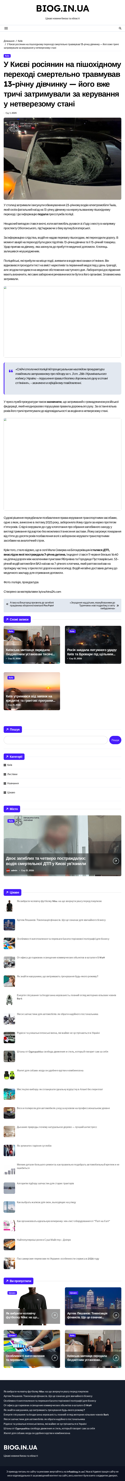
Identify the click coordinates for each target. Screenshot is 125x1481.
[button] (118, 847)
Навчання (13, 783)
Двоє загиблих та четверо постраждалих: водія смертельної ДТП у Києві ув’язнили (46, 861)
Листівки (12, 774)
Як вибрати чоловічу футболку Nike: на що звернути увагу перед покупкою (21, 1319)
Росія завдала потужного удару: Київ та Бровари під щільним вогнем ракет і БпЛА (92, 654)
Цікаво (11, 792)
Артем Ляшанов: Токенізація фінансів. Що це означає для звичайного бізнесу (87, 1317)
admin (14, 870)
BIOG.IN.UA (62, 8)
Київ (7, 56)
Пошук (15, 729)
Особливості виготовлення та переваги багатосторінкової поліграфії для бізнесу (25, 1362)
